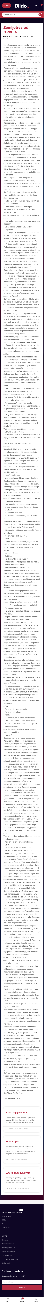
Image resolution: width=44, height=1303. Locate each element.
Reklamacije (6, 1263)
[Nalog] (36, 5)
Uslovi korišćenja (8, 1244)
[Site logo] (22, 6)
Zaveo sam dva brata (18, 1172)
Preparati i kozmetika (9, 1224)
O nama (5, 1240)
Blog (6, 36)
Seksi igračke (6, 1216)
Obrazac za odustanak (10, 1259)
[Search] (40, 14)
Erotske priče (13, 36)
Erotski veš (6, 1228)
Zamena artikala (7, 1255)
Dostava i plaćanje (8, 1252)
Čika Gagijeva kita (16, 1112)
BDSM (4, 1220)
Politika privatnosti (8, 1248)
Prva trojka (12, 1141)
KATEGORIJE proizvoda (12, 1211)
